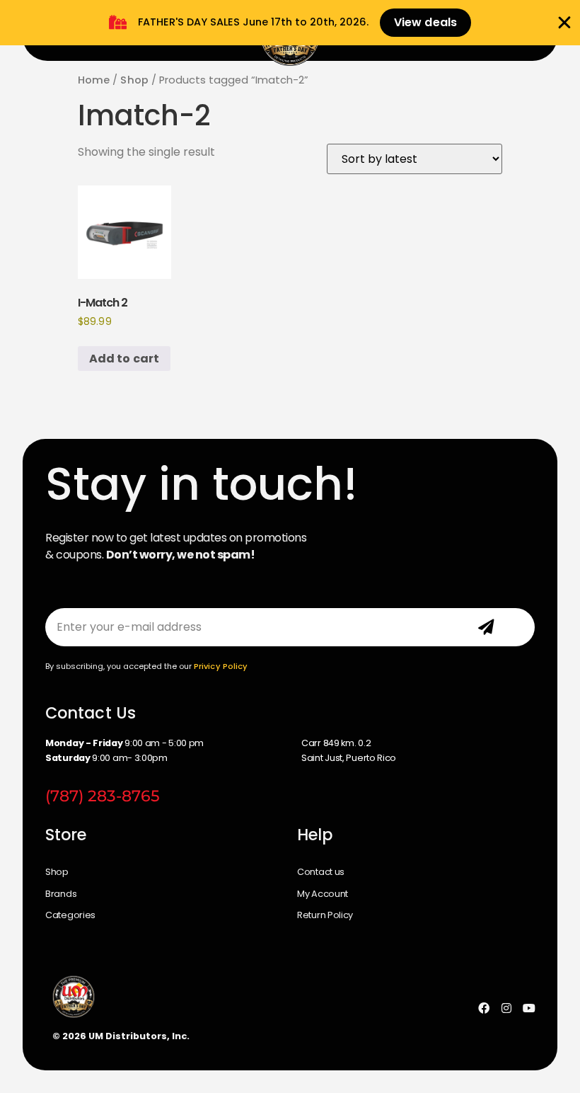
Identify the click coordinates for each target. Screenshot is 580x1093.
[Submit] (486, 627)
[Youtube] (529, 1008)
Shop (134, 80)
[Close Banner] (564, 22)
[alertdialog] (290, 22)
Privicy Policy (221, 666)
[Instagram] (506, 1008)
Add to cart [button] (124, 358)
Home (94, 80)
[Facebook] (483, 1008)
